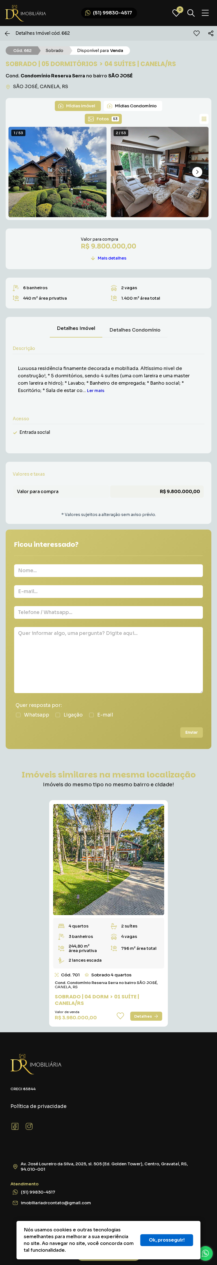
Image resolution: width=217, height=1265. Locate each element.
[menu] (205, 13)
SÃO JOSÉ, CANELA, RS (40, 87)
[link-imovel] (108, 859)
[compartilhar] (211, 33)
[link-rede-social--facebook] (14, 1126)
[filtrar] (191, 13)
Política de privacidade (38, 1106)
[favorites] (196, 33)
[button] (197, 172)
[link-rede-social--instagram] (29, 1126)
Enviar (191, 732)
